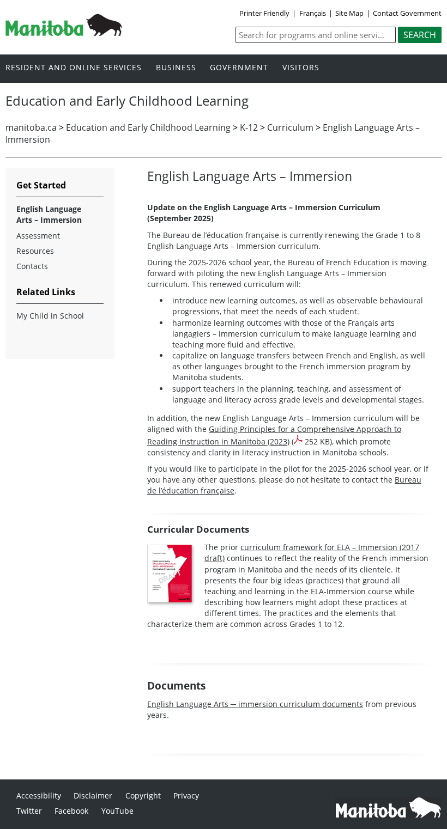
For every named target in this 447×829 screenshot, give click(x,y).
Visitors (300, 68)
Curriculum (290, 127)
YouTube (117, 811)
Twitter (29, 811)
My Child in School (50, 315)
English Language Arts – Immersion (49, 214)
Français (312, 13)
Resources (35, 251)
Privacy (186, 795)
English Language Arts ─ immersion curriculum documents (255, 704)
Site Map (349, 13)
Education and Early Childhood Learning (148, 127)
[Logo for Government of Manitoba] (63, 33)
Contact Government (407, 13)
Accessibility (38, 795)
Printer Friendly (264, 13)
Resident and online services (73, 68)
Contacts (32, 266)
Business (176, 68)
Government (239, 68)
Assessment (38, 235)
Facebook (71, 811)
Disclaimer (93, 795)
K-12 (249, 127)
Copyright (143, 795)
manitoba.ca (31, 127)
